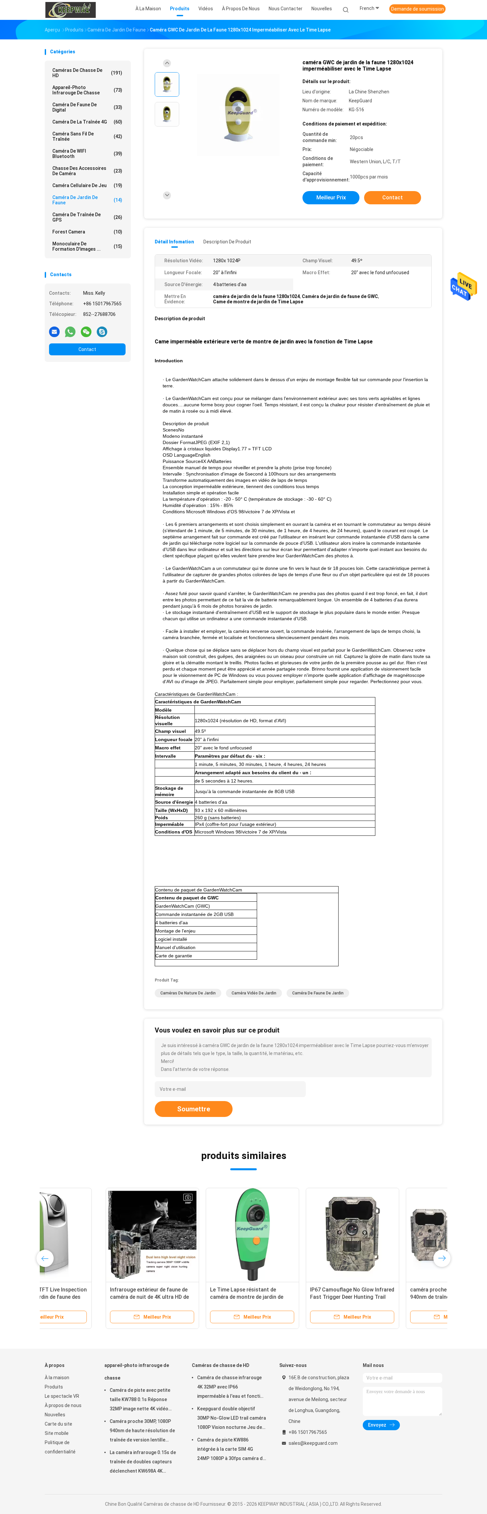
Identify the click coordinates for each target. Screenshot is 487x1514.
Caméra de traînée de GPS (87, 217)
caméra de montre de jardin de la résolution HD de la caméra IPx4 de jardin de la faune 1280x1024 (291, 1297)
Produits (54, 1386)
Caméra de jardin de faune (87, 200)
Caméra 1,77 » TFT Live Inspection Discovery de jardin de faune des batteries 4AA (391, 1297)
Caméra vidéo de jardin (254, 993)
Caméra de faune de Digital (87, 107)
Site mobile (57, 1433)
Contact (87, 349)
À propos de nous (63, 1405)
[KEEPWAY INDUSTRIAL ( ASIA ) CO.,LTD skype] (102, 331)
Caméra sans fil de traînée (87, 136)
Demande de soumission (417, 9)
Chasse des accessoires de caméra (87, 171)
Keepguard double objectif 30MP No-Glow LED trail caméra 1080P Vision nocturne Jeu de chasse (231, 1419)
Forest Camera (87, 231)
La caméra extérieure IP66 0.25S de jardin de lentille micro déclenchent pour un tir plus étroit (91, 1297)
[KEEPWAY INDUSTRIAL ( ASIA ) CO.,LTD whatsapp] (70, 331)
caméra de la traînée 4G (87, 122)
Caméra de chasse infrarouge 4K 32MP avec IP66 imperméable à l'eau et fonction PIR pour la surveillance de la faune (231, 1388)
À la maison (57, 1377)
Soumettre (193, 1109)
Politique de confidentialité (60, 1447)
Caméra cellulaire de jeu (87, 185)
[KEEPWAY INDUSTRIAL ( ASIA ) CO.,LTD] (70, 10)
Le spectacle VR (62, 1396)
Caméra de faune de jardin (318, 993)
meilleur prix (331, 197)
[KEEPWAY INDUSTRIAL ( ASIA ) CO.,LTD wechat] (86, 331)
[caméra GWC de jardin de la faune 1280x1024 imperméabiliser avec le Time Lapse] (238, 115)
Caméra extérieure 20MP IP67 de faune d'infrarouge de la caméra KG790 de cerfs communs (188, 1297)
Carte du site (58, 1424)
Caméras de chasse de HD (87, 73)
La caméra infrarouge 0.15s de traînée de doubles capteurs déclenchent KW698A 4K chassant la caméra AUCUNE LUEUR (143, 1463)
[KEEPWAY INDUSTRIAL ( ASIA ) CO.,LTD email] (54, 331)
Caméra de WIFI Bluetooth (87, 153)
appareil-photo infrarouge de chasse (87, 90)
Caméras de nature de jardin (188, 993)
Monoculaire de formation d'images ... (87, 246)
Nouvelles (55, 1414)
